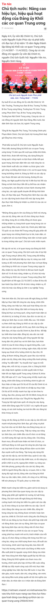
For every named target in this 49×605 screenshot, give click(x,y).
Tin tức (7, 4)
